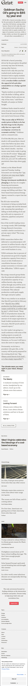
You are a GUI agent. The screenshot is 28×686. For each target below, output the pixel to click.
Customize (13, 683)
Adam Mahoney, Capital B (7, 547)
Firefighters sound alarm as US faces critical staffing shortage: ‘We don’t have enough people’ (13, 554)
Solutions (3, 617)
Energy (3, 613)
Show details (20, 674)
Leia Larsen (4, 486)
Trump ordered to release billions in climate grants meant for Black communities (13, 542)
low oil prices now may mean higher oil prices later (13, 175)
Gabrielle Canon (5, 558)
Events (3, 653)
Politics (11, 449)
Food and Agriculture (6, 623)
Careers (3, 638)
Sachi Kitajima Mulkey (6, 504)
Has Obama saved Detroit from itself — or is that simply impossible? (13, 356)
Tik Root (3, 515)
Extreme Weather (5, 621)
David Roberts (4, 449)
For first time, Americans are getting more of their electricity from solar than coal (12, 511)
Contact (3, 636)
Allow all (14, 678)
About (2, 632)
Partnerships (4, 640)
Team (2, 634)
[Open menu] (25, 2)
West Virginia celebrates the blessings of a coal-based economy (13, 442)
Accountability (4, 619)
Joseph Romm (4, 40)
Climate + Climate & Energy (20, 47)
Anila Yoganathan (5, 495)
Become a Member (5, 655)
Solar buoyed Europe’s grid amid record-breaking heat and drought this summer (13, 565)
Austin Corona (4, 570)
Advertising (4, 657)
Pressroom (4, 642)
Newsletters (4, 651)
